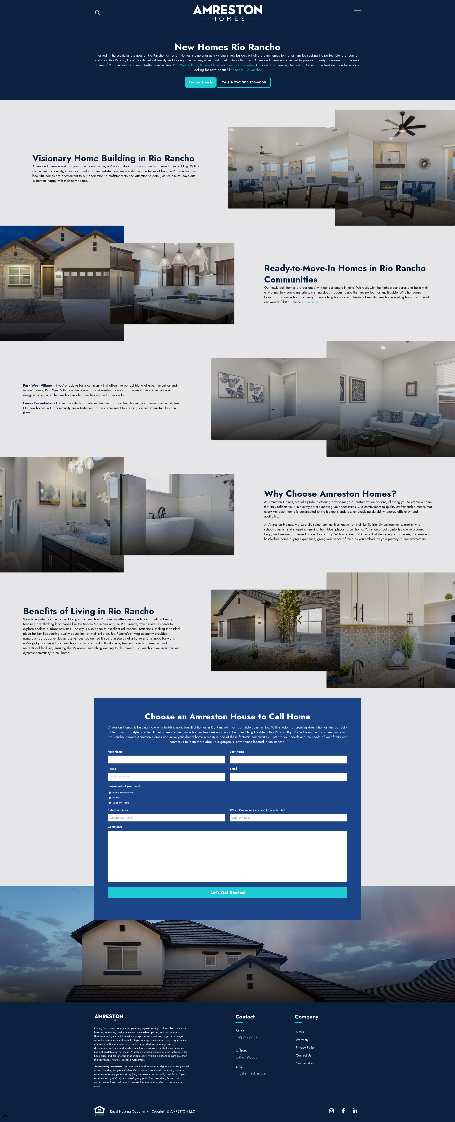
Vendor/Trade (121, 803)
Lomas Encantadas (240, 65)
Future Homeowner (123, 792)
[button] (97, 13)
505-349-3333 (246, 1057)
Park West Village (185, 65)
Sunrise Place (209, 65)
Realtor (116, 797)
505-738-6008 (246, 1037)
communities (310, 302)
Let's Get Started (227, 892)
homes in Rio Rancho (246, 69)
